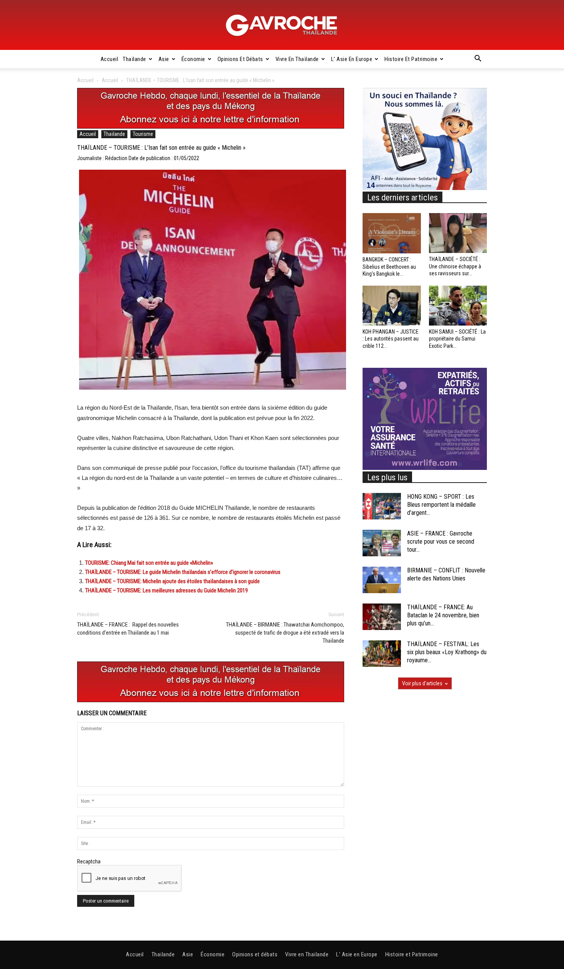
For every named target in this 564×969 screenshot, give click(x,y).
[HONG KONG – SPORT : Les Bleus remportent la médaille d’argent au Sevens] (382, 506)
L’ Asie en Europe (352, 59)
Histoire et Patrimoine (410, 59)
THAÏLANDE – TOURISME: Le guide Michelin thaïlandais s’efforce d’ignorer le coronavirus (182, 572)
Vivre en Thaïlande (297, 59)
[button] (477, 59)
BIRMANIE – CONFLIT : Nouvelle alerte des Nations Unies (446, 574)
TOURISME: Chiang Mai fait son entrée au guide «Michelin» (149, 562)
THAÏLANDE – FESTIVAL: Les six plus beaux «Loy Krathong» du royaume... (446, 652)
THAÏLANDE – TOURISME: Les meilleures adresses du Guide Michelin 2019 (166, 590)
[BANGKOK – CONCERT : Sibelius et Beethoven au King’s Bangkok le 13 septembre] (392, 233)
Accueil (110, 59)
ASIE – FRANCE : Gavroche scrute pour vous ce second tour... (440, 541)
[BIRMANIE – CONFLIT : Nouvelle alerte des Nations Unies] (382, 580)
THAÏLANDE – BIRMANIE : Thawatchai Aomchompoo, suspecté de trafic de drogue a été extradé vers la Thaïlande (285, 632)
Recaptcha (89, 861)
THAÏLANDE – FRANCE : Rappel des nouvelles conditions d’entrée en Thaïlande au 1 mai (128, 628)
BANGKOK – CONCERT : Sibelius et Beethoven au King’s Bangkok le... (389, 266)
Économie (193, 59)
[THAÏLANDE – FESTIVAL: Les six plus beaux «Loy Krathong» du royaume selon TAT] (382, 653)
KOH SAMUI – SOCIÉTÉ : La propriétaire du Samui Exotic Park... (457, 339)
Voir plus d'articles (422, 683)
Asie (163, 59)
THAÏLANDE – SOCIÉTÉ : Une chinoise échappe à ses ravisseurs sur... (455, 266)
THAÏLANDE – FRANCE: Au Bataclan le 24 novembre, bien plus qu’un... (443, 615)
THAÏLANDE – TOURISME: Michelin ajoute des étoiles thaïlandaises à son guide (172, 581)
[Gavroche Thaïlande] (282, 25)
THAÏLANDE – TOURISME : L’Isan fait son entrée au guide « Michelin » (161, 147)
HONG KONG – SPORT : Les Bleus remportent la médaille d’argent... (441, 504)
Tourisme (143, 134)
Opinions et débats (240, 59)
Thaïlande (134, 59)
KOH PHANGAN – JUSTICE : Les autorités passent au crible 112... (391, 339)
